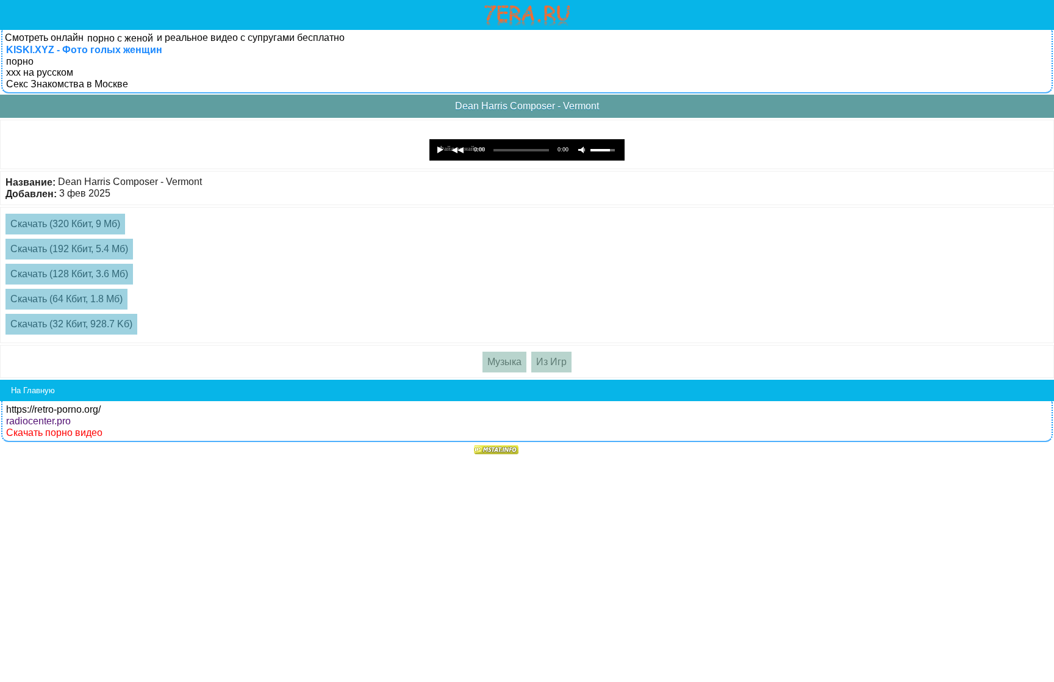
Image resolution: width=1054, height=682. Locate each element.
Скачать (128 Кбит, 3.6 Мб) (69, 274)
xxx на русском (39, 72)
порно (20, 61)
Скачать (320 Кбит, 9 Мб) (65, 224)
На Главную (33, 390)
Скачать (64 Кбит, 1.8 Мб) (66, 299)
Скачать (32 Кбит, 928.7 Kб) (71, 324)
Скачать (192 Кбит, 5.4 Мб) (69, 249)
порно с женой (120, 38)
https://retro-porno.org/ (53, 409)
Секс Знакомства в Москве (67, 84)
